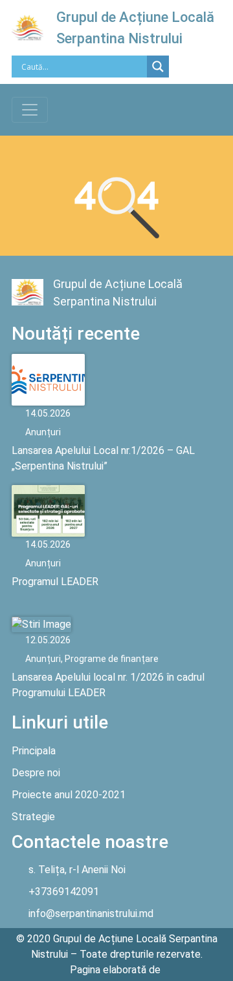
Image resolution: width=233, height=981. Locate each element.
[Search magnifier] (158, 66)
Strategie (33, 817)
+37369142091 (63, 891)
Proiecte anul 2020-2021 (69, 795)
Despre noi (36, 773)
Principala (34, 751)
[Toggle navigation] (30, 110)
